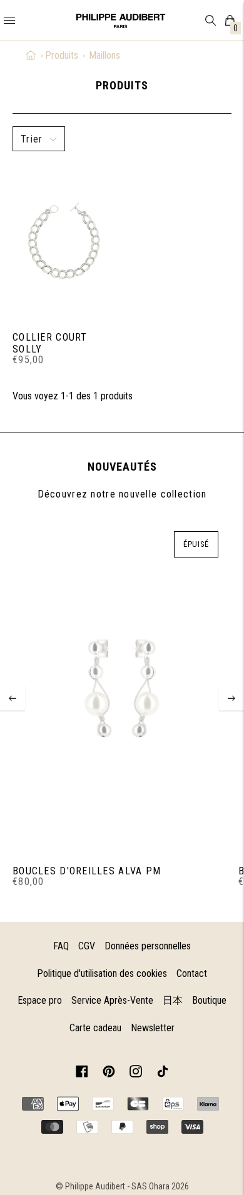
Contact (191, 973)
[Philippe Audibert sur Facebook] (82, 1073)
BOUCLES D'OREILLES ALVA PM (87, 871)
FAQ (61, 946)
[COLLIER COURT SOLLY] (64, 241)
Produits (61, 55)
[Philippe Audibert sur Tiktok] (162, 1073)
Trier (32, 139)
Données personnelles (147, 946)
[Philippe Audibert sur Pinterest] (109, 1073)
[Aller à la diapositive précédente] (12, 698)
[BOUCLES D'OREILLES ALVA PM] (122, 688)
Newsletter (153, 1028)
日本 (173, 1000)
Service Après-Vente (112, 1000)
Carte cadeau (95, 1028)
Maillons (104, 55)
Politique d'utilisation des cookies (102, 973)
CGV (86, 946)
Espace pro (40, 1000)
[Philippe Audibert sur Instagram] (136, 1073)
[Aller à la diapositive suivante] (231, 698)
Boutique (209, 1000)
